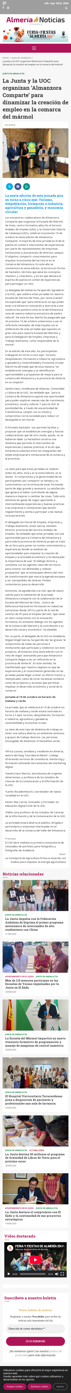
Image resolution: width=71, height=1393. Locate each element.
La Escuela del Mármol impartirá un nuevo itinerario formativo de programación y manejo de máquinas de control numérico (35, 1015)
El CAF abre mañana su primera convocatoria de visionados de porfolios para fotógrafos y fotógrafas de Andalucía (34, 844)
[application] (35, 1259)
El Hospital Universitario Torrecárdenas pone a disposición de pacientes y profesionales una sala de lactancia (35, 1072)
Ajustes (60, 1386)
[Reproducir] (9, 1274)
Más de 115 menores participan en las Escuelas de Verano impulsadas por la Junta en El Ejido (35, 957)
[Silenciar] (56, 1274)
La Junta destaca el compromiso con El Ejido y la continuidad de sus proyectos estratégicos (35, 1188)
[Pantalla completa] (62, 1274)
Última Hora (36, 1150)
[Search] (66, 8)
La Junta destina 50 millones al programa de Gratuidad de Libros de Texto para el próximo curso (35, 1130)
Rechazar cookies (39, 1386)
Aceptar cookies (15, 1386)
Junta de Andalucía (13, 73)
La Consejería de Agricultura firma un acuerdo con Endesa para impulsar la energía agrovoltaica (35, 858)
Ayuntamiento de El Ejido (19, 976)
